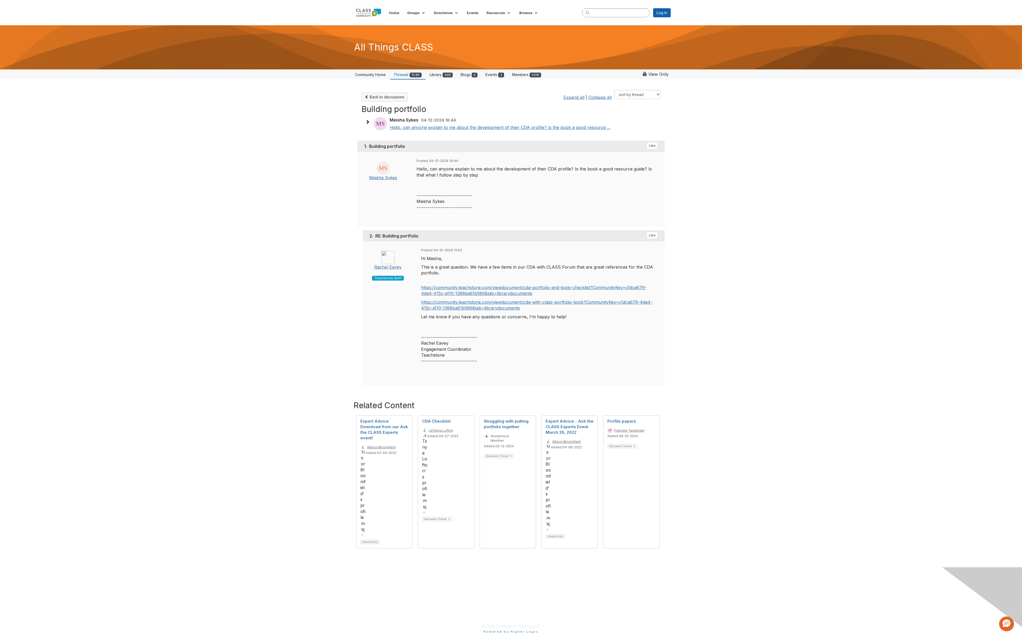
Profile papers (621, 421)
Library (440, 74)
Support (470, 611)
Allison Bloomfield (381, 447)
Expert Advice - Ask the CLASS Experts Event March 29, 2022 (570, 427)
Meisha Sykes (383, 177)
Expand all (573, 97)
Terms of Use (476, 593)
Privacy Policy (476, 585)
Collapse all (600, 97)
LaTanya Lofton (441, 430)
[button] (416, 13)
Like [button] (652, 146)
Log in (662, 12)
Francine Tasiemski (629, 430)
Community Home (370, 74)
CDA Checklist (436, 421)
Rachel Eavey (388, 267)
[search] (587, 12)
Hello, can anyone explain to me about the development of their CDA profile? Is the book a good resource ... (500, 127)
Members (525, 74)
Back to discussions (386, 97)
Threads (407, 74)
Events (493, 74)
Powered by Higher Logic (511, 631)
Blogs (468, 74)
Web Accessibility (479, 602)
